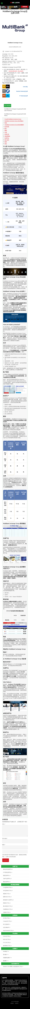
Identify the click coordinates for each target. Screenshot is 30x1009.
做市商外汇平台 (7, 945)
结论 (6, 143)
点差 (6, 132)
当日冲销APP (6, 927)
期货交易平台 (6, 875)
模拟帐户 (5, 960)
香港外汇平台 (6, 903)
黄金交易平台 (6, 881)
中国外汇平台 (6, 912)
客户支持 (7, 140)
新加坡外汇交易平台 (8, 900)
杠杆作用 (7, 126)
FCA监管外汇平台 (7, 887)
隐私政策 (12, 1003)
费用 (6, 130)
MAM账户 (5, 951)
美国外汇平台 (6, 893)
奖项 (6, 123)
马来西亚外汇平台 (7, 909)
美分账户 (5, 954)
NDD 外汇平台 (6, 939)
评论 (3, 824)
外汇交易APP (6, 924)
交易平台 (7, 138)
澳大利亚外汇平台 (7, 906)
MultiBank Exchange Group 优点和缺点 (14, 121)
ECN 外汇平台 (6, 936)
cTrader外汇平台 (7, 921)
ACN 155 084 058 (13, 71)
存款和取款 (7, 136)
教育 (6, 141)
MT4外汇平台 (6, 918)
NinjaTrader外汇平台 (8, 930)
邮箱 (3, 844)
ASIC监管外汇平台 (7, 890)
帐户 (6, 128)
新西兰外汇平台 (7, 896)
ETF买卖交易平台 (7, 872)
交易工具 (7, 134)
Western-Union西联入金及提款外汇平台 (12, 966)
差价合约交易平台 (7, 869)
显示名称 (5, 838)
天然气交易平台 (7, 878)
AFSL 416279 (20, 71)
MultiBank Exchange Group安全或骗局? (14, 124)
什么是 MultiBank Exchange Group (13, 119)
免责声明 (16, 1003)
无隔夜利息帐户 (7, 957)
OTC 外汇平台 (6, 942)
